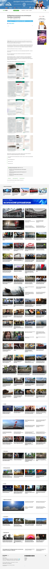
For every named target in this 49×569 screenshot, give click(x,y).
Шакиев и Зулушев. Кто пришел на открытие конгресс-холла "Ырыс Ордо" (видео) (19, 250)
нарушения (9, 178)
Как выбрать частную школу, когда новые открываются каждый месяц (42, 194)
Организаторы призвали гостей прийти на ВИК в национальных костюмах (29, 421)
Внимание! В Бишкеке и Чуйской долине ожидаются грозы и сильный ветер (10, 294)
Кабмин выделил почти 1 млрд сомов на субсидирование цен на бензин (7, 239)
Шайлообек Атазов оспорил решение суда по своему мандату (17, 169)
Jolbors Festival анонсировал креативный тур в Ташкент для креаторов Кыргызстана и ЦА (29, 541)
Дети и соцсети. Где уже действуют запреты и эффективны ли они (19, 443)
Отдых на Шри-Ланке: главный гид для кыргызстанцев (41, 525)
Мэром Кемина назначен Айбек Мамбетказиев (29, 337)
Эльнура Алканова (22, 178)
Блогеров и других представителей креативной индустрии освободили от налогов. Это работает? (30, 350)
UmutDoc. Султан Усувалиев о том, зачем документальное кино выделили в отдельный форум (18, 283)
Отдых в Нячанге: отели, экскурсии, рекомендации (6, 525)
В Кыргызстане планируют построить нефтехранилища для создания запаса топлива (41, 385)
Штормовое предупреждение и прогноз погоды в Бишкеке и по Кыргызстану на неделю (7, 261)
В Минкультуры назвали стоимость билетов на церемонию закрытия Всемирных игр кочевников (30, 426)
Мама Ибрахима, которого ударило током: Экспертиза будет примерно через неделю (11, 339)
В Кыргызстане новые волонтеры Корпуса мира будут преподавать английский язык (41, 288)
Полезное (30, 10)
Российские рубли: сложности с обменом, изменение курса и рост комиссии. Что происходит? (7, 443)
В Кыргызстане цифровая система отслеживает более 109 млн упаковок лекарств (7, 350)
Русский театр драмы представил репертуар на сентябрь (30, 549)
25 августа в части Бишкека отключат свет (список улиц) (40, 249)
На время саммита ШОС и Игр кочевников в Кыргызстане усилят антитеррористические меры (41, 433)
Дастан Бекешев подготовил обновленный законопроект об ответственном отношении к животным (7, 396)
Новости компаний (7, 186)
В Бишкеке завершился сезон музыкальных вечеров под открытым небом (40, 316)
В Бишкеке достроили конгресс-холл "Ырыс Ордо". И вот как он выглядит (18, 385)
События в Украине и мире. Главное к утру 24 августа (40, 350)
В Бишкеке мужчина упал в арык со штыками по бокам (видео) (19, 459)
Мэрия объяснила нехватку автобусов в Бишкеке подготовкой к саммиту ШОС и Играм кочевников (30, 460)
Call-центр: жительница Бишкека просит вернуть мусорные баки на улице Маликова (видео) (8, 460)
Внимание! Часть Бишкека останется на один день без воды (18, 260)
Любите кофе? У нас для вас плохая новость (19, 350)
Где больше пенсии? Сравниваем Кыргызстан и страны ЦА (29, 476)
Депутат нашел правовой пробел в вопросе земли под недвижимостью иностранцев (30, 362)
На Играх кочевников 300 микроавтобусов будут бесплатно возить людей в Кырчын (18, 433)
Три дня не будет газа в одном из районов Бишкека (41, 305)
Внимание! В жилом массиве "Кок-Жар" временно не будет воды (41, 502)
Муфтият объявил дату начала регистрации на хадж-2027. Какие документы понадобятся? (41, 507)
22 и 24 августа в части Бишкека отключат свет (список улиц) (29, 502)
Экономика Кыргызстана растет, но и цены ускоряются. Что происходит (41, 476)
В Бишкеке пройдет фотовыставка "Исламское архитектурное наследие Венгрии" (41, 550)
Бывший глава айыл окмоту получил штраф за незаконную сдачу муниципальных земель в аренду (40, 332)
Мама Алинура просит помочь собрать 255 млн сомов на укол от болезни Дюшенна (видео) (39, 374)
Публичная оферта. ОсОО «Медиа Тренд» (7, 563)
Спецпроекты (23, 10)
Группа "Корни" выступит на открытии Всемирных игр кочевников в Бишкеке (40, 541)
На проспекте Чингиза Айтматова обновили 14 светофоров (7, 249)
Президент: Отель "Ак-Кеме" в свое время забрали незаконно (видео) (8, 326)
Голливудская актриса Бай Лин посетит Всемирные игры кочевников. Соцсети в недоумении (30, 433)
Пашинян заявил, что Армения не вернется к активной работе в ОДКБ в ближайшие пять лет (18, 492)
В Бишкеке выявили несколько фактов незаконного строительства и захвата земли (41, 239)
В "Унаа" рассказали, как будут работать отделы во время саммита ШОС (19, 305)
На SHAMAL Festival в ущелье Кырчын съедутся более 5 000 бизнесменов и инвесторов (7, 271)
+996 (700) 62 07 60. (5, 565)
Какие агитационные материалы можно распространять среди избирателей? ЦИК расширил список (41, 396)
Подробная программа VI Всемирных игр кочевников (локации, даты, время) (7, 413)
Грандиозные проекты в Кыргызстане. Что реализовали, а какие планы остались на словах (7, 476)
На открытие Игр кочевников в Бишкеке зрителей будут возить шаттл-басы (7, 433)
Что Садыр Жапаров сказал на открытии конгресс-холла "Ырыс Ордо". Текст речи (35, 216)
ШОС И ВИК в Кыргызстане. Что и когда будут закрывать (18, 412)
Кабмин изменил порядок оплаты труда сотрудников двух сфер (30, 395)
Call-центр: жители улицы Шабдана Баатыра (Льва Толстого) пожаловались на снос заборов (41, 226)
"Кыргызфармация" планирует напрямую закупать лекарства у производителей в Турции (29, 261)
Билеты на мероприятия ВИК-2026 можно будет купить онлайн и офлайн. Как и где (41, 421)
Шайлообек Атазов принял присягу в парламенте (16, 174)
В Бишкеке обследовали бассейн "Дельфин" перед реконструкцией (30, 239)
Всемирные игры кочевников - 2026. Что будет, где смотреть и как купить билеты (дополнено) (30, 413)
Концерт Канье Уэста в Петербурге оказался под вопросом (8, 492)
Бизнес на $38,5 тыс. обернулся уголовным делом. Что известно (18, 239)
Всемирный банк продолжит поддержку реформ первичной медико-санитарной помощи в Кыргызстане (29, 293)
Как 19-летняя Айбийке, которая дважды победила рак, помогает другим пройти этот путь (41, 443)
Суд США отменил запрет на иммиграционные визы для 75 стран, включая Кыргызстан (40, 362)
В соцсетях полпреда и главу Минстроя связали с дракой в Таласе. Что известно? (7, 362)
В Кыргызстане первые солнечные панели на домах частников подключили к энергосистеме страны (30, 271)
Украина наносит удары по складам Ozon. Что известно (18, 271)
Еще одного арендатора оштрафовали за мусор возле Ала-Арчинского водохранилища (30, 305)
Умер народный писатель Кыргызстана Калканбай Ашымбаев (39, 221)
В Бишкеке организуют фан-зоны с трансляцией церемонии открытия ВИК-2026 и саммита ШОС (19, 541)
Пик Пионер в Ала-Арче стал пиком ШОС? (41, 271)
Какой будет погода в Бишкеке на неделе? (10, 509)
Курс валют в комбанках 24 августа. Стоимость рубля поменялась (30, 316)
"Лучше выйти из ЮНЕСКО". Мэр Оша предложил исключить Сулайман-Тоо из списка (40, 327)
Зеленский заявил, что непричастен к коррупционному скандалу (30, 492)
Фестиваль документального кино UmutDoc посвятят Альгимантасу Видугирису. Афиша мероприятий (8, 541)
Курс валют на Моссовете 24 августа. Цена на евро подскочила (30, 332)
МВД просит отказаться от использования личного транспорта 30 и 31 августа (29, 327)
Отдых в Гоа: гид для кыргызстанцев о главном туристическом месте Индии (18, 525)
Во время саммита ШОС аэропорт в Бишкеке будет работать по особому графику (8, 283)
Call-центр (27, 10)
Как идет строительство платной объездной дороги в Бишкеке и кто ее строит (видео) (24, 374)
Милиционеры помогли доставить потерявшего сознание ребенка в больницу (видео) (12, 228)
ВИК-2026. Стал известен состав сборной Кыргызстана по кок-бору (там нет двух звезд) (41, 413)
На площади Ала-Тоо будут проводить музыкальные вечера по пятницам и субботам (13, 550)
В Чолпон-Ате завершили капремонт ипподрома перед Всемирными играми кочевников (30, 226)
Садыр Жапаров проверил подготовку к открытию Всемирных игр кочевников (12, 427)
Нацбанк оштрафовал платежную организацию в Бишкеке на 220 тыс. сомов (30, 250)
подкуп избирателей (15, 178)
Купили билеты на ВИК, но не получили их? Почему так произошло (40, 426)
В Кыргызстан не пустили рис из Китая (40, 337)
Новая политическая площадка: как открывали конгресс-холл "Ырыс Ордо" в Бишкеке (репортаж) (12, 216)
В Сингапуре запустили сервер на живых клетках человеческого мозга (41, 492)
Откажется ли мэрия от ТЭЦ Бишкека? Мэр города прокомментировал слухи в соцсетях (29, 443)
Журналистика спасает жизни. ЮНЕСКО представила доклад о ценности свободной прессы (18, 316)
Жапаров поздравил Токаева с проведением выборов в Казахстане (18, 362)
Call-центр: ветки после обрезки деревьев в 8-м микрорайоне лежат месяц (41, 460)
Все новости (15, 10)
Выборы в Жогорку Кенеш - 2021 (14, 167)
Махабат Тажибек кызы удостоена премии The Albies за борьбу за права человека (8, 316)
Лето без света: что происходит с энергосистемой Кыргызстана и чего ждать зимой (18, 476)
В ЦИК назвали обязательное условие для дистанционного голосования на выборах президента (18, 396)
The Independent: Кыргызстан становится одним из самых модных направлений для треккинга (7, 385)
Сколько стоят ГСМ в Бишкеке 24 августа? (29, 287)
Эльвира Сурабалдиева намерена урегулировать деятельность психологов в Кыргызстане (41, 283)
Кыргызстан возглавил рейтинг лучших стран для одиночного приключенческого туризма (40, 261)
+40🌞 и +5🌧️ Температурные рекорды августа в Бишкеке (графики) (29, 507)
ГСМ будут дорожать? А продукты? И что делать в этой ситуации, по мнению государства (30, 385)
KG (45, 555)
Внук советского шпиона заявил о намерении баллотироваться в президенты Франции (41, 293)
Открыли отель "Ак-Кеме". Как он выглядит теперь (7, 305)
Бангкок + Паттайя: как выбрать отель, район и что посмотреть (29, 525)
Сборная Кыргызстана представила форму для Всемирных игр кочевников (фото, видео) (19, 327)
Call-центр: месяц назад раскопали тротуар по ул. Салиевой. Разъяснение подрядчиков (30, 283)
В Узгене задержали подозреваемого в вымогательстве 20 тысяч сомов (30, 221)
